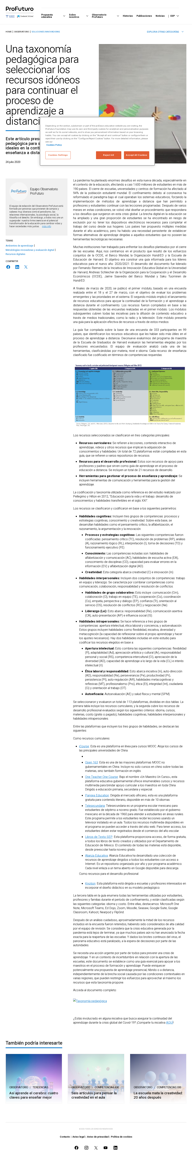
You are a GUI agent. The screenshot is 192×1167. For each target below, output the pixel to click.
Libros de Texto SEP (98, 837)
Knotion (90, 883)
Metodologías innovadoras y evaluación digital (30, 250)
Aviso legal (78, 1137)
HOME (9, 32)
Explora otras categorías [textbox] (163, 32)
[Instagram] (86, 1147)
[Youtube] (105, 1147)
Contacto (65, 1137)
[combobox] (165, 32)
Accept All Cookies (136, 155)
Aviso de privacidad (98, 1137)
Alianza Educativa (96, 855)
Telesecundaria (95, 806)
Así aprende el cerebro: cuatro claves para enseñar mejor (33, 1095)
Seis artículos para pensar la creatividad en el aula (94, 1095)
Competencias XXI (107, 1087)
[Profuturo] (20, 12)
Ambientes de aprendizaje (19, 246)
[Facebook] (8, 267)
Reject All (108, 155)
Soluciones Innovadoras (46, 32)
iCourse (84, 746)
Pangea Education (97, 795)
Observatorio (21, 32)
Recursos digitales (15, 254)
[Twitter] (26, 267)
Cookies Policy (54, 145)
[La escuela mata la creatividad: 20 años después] (158, 1078)
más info (46, 226)
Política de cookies (121, 1137)
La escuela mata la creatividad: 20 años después (158, 1095)
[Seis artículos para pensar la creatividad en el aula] (96, 1078)
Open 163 (91, 762)
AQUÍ (169, 1022)
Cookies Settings (58, 155)
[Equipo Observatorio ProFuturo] (18, 191)
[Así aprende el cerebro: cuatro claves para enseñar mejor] (34, 1078)
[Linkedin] (17, 267)
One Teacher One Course (101, 777)
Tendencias (40, 1087)
